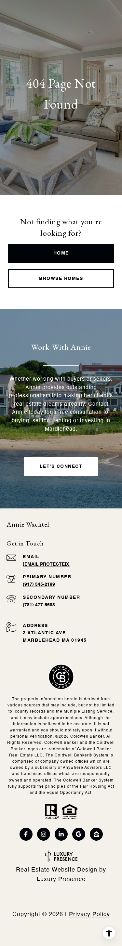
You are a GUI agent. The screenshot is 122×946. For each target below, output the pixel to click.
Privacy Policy (89, 914)
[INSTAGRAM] (43, 834)
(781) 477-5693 (39, 605)
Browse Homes (61, 278)
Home (61, 253)
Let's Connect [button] (61, 466)
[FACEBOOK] (26, 834)
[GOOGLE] (78, 834)
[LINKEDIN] (61, 834)
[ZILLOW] (96, 834)
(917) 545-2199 (39, 584)
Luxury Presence (61, 879)
